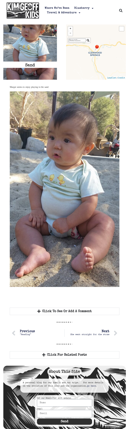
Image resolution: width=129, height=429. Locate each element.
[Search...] (88, 40)
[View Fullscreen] (121, 28)
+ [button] (70, 29)
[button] (121, 10)
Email (39, 409)
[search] (77, 40)
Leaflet (111, 78)
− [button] (70, 33)
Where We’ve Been (57, 8)
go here (91, 386)
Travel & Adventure (62, 12)
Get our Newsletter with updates (54, 398)
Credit (121, 78)
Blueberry (82, 8)
